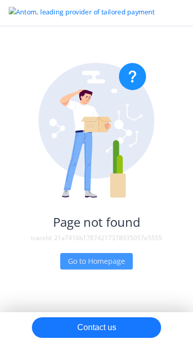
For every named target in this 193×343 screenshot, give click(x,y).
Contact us (96, 327)
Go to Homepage (96, 261)
